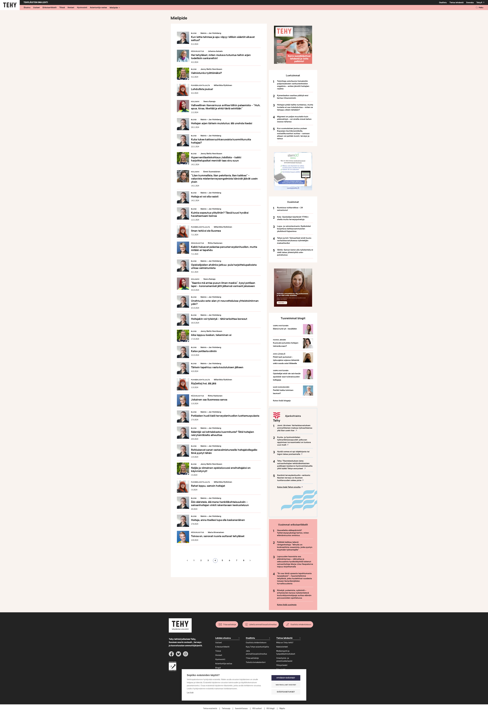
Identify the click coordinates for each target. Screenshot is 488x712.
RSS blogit (270, 708)
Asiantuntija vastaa (98, 7)
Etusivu (27, 7)
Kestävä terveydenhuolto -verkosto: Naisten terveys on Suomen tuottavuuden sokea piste (293, 478)
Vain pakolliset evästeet (286, 685)
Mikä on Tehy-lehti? (284, 642)
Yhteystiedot (281, 665)
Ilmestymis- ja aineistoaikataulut (284, 659)
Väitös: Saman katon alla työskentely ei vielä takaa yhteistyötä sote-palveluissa (295, 252)
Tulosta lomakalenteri (255, 662)
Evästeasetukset (286, 692)
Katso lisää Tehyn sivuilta (289, 487)
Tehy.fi (479, 2)
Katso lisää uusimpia (286, 604)
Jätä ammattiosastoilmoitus (256, 652)
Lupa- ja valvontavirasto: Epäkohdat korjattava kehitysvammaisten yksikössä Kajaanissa (294, 229)
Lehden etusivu (223, 638)
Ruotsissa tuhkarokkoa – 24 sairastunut (290, 208)
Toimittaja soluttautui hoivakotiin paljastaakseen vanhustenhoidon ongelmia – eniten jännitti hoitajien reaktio (293, 85)
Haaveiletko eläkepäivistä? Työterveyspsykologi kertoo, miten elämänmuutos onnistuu (293, 533)
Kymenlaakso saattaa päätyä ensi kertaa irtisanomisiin (292, 96)
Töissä (62, 7)
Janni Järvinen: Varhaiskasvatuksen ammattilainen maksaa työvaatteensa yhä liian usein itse (294, 428)
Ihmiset (71, 7)
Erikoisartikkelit (50, 7)
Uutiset (36, 7)
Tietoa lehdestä (456, 2)
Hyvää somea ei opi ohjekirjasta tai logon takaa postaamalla (293, 452)
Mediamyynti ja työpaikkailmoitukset (285, 652)
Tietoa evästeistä (210, 708)
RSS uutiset (257, 708)
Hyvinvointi (82, 7)
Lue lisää (190, 692)
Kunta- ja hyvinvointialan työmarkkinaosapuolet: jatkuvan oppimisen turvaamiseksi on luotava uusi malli (294, 441)
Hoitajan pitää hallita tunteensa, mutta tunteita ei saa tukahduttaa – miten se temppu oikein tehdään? (295, 107)
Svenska (470, 2)
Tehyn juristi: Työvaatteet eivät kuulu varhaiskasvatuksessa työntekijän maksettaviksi (294, 240)
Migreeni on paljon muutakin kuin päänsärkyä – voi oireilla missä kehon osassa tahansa (294, 119)
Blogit (218, 667)
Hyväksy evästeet (286, 678)
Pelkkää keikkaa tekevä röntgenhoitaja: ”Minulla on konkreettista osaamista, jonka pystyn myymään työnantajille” (294, 546)
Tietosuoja (226, 708)
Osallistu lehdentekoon (301, 624)
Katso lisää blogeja (282, 400)
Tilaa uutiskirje (229, 624)
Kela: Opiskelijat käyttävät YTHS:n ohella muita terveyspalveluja (292, 218)
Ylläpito (282, 708)
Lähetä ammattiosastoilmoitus (263, 624)
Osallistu (443, 2)
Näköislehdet (282, 646)
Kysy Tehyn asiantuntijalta (257, 646)
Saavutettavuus (241, 708)
